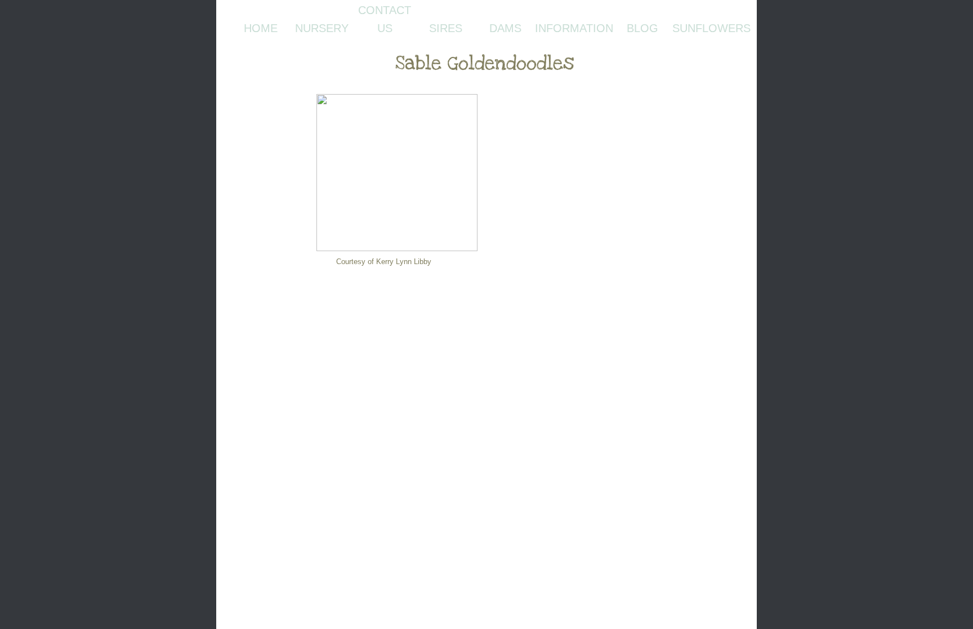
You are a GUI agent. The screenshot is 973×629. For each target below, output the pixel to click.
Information (574, 28)
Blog (642, 28)
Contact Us (384, 19)
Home (261, 28)
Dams (505, 28)
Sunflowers (711, 28)
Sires (445, 28)
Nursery (322, 28)
